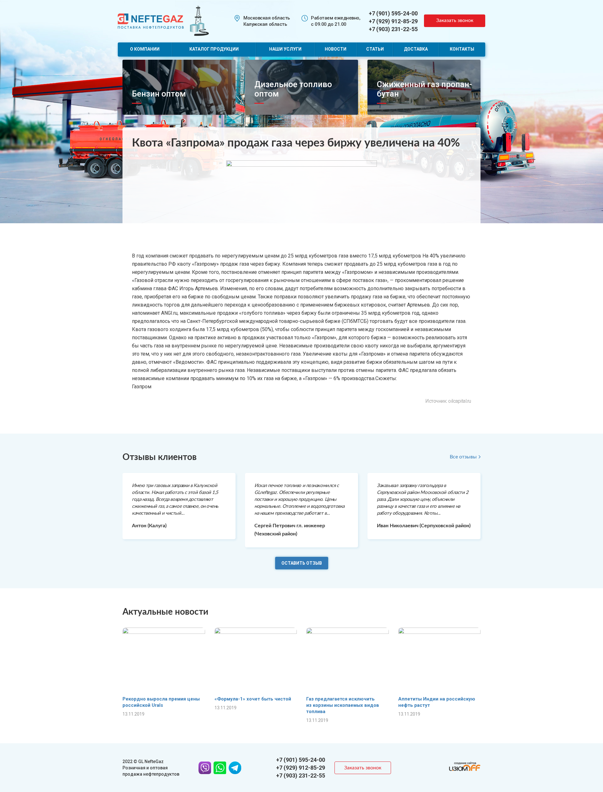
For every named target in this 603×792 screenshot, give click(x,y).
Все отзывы (463, 456)
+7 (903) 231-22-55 (393, 29)
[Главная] (151, 21)
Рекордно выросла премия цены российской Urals (161, 702)
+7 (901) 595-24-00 (393, 13)
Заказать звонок (454, 20)
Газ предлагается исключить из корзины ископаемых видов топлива (342, 705)
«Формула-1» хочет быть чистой (253, 699)
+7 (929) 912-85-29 (393, 21)
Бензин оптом (159, 93)
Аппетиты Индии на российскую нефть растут (436, 702)
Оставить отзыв (301, 563)
